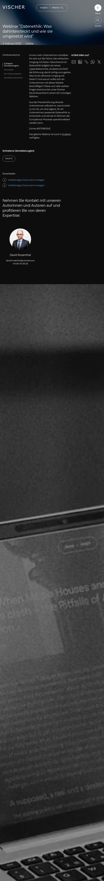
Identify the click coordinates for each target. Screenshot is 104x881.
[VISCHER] (14, 7)
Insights (44, 7)
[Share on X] (99, 61)
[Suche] (97, 20)
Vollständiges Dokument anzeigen (26, 180)
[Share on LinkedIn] (80, 61)
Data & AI (9, 158)
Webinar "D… (58, 7)
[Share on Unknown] (86, 61)
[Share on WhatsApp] (92, 61)
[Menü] (97, 7)
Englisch (66, 134)
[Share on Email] (73, 61)
